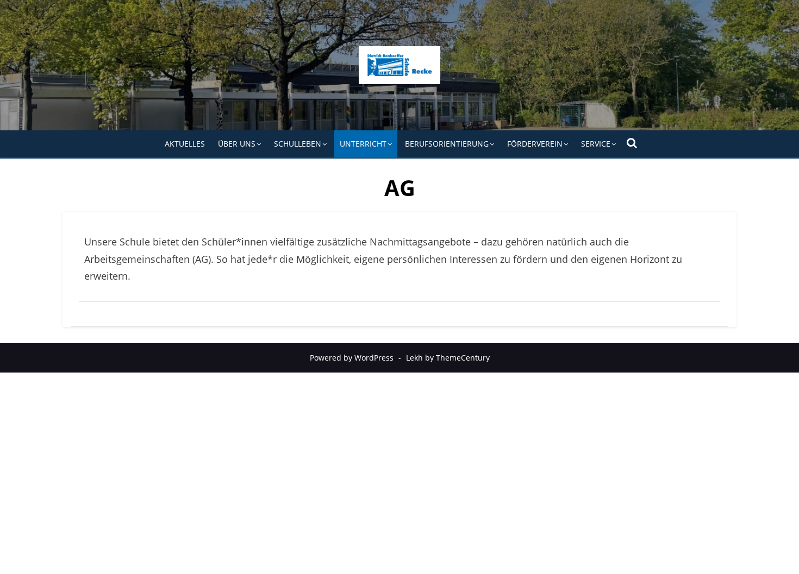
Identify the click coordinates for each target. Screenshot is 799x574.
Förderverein (535, 143)
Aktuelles (185, 143)
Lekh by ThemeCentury (448, 357)
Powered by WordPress (352, 357)
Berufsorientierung (447, 143)
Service (595, 143)
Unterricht (363, 143)
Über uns (236, 143)
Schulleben (297, 143)
